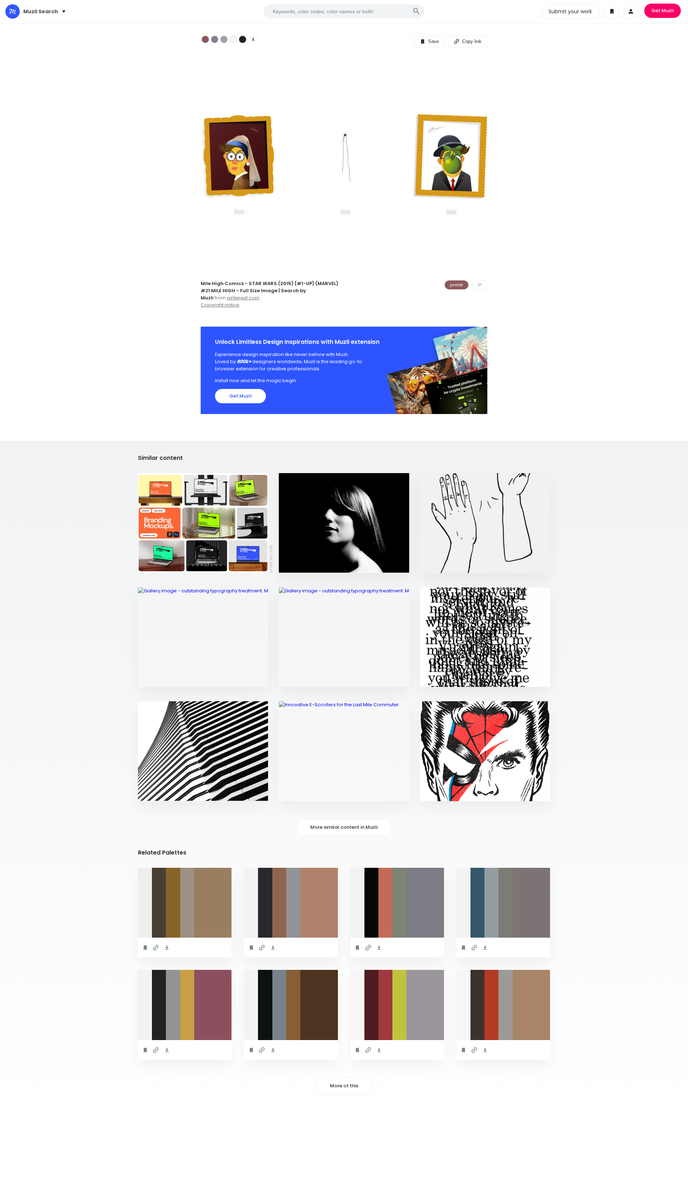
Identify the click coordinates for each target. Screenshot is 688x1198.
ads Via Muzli (271, 559)
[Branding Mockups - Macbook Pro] (203, 523)
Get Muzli (662, 10)
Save (433, 41)
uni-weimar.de (300, 677)
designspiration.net (307, 564)
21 (480, 285)
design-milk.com (303, 792)
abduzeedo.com (161, 792)
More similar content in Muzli (344, 827)
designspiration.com (449, 564)
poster (456, 285)
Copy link (471, 41)
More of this (344, 1085)
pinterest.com (243, 297)
